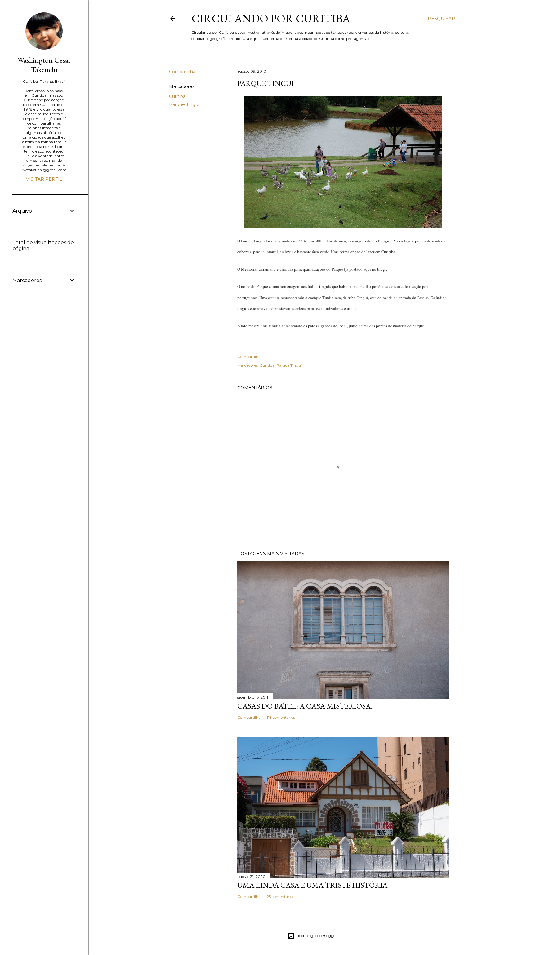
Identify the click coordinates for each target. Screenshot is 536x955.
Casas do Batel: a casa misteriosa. (304, 706)
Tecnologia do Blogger (317, 935)
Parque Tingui (184, 104)
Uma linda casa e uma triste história (312, 885)
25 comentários (280, 896)
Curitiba (177, 96)
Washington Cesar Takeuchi (44, 64)
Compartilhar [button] (183, 71)
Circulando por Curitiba (270, 18)
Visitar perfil (44, 179)
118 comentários (281, 717)
